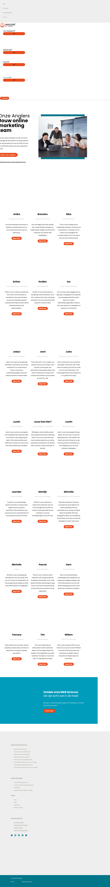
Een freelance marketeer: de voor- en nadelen (25, 762)
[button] (14, 31)
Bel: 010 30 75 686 (18, 822)
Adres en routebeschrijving (21, 830)
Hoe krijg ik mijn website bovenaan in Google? (26, 767)
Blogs (15, 799)
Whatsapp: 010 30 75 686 (20, 825)
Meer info (16, 238)
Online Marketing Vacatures (21, 782)
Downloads (17, 805)
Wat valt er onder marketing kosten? (23, 759)
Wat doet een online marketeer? (22, 754)
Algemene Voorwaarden (27, 881)
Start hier (49, 711)
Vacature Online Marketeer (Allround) (23, 785)
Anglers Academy (18, 807)
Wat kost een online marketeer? (22, 757)
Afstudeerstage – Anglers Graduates (23, 790)
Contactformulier (18, 827)
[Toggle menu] (14, 33)
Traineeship (17, 787)
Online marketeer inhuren (20, 749)
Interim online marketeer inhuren (22, 751)
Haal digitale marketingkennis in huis (23, 764)
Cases (15, 802)
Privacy (12, 881)
